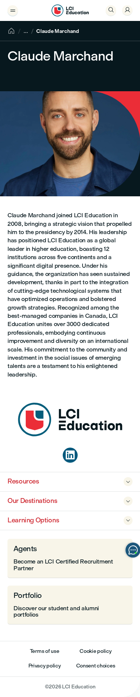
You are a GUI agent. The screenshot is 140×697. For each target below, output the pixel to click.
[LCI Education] (70, 10)
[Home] (70, 434)
